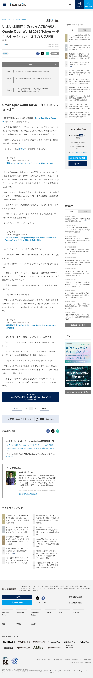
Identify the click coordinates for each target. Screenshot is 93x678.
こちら (21, 148)
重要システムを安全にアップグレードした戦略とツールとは (30, 163)
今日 (71, 30)
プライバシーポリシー (76, 662)
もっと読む (10, 456)
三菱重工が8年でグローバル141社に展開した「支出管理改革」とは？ (17, 550)
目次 (30, 64)
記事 (71, 211)
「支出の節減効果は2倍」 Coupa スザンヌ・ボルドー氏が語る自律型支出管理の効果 (77, 317)
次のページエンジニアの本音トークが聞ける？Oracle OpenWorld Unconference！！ (31, 396)
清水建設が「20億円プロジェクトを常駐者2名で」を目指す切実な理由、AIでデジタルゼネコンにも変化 (17, 540)
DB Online (20, 612)
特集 (3, 624)
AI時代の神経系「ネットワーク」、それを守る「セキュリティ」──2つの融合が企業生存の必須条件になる (77, 262)
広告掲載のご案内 (75, 602)
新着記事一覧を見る (78, 325)
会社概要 (75, 659)
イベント (76, 612)
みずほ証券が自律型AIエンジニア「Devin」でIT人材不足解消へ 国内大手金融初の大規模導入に (48, 565)
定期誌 (18, 624)
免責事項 (67, 659)
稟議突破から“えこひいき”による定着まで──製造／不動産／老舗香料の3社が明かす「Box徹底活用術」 (47, 519)
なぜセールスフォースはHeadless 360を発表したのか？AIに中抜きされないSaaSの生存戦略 (47, 531)
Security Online (5, 613)
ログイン (79, 164)
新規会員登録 (78, 158)
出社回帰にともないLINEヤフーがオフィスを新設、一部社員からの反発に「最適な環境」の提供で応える (77, 273)
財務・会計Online (35, 613)
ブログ (33, 624)
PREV (17, 408)
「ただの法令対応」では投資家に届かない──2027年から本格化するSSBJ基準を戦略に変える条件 (77, 251)
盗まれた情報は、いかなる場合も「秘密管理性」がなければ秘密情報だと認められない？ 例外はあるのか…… (77, 295)
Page (9, 71)
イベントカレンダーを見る (79, 392)
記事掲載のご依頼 (75, 597)
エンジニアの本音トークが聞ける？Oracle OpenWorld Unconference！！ (32, 90)
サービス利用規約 (85, 659)
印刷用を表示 (10, 431)
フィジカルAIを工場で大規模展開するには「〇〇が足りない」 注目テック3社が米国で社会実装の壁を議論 (17, 519)
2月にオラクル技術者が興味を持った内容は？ (34, 71)
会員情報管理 (58, 659)
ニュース (84, 211)
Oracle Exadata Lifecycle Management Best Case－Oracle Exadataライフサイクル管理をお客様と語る (30, 238)
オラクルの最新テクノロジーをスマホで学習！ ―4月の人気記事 (30, 445)
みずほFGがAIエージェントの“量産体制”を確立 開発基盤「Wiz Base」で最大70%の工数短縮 (47, 542)
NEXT (44, 408)
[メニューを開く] (4, 4)
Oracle (5, 53)
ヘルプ (38, 659)
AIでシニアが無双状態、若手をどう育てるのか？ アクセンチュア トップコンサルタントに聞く (17, 529)
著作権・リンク (47, 659)
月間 (84, 30)
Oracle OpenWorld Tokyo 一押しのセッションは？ (36, 78)
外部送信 (88, 662)
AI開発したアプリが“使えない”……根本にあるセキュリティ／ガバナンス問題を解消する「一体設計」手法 (47, 554)
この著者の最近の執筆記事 (28, 494)
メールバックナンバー (79, 152)
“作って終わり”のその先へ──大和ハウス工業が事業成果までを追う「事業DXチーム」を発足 (17, 560)
